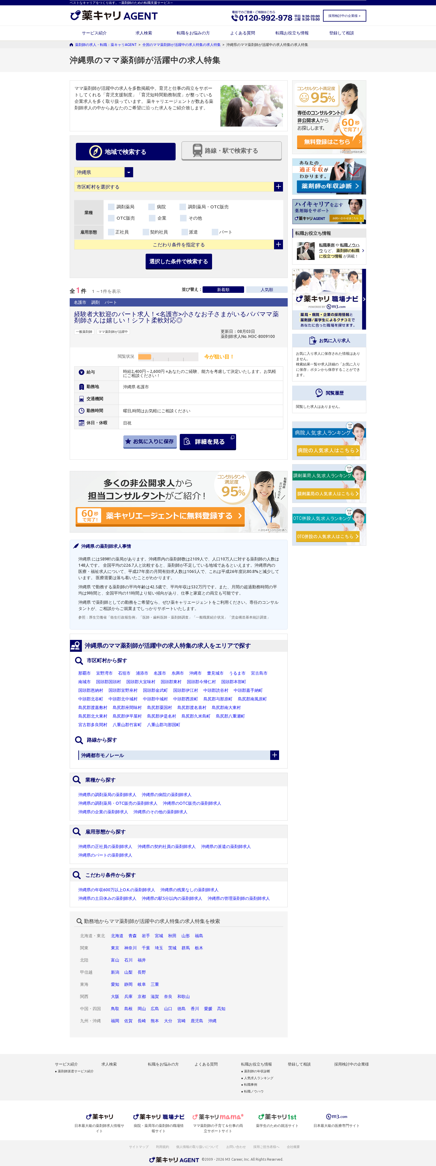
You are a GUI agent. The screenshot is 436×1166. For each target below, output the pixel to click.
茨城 (172, 947)
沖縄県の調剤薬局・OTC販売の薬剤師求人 (117, 803)
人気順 (267, 289)
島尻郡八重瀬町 (230, 716)
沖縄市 (195, 673)
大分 (168, 1020)
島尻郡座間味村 (127, 707)
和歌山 (183, 996)
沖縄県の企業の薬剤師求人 (103, 812)
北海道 (117, 935)
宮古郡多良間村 (92, 725)
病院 (161, 206)
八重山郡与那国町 (163, 725)
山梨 (128, 972)
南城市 (84, 682)
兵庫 (128, 996)
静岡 (128, 984)
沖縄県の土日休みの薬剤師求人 (107, 898)
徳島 (181, 1008)
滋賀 (155, 996)
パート (226, 231)
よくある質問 (242, 33)
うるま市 (237, 673)
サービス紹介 (94, 33)
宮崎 (181, 1020)
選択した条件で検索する (178, 261)
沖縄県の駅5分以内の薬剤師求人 (172, 898)
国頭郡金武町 (155, 690)
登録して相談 (341, 33)
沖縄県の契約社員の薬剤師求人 (167, 846)
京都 (142, 996)
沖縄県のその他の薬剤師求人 (160, 812)
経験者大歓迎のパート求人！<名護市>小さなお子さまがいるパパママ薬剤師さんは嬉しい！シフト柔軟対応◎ (176, 317)
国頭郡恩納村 (90, 690)
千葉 (146, 947)
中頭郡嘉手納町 (248, 690)
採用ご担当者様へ (266, 1147)
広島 (155, 1008)
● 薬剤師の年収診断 (255, 1071)
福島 (199, 935)
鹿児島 (197, 1020)
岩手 (146, 935)
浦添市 (142, 673)
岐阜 (142, 984)
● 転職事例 (249, 1084)
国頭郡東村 (171, 682)
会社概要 (293, 1147)
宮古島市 (259, 673)
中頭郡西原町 (185, 699)
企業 (161, 218)
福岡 (115, 1020)
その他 (194, 218)
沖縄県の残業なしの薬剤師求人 (189, 890)
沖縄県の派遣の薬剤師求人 (226, 846)
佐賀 (128, 1020)
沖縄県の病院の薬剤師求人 (167, 795)
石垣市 (124, 673)
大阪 (115, 996)
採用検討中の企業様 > (344, 15)
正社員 (122, 231)
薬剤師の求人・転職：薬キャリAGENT (106, 45)
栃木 (199, 947)
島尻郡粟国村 (159, 707)
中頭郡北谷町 (90, 699)
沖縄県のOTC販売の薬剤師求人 (192, 803)
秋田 (172, 935)
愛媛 (208, 1008)
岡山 (142, 1008)
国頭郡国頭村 (108, 682)
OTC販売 (125, 218)
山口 (168, 1008)
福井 (142, 960)
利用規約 (162, 1147)
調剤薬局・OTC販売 (208, 206)
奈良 (168, 996)
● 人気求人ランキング (257, 1078)
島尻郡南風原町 (252, 699)
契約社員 (159, 231)
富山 (115, 960)
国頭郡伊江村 (185, 690)
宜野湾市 (104, 673)
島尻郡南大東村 (226, 707)
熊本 (155, 1020)
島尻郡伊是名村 (161, 716)
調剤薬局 (124, 206)
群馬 (186, 947)
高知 (221, 1008)
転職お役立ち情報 (292, 33)
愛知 (115, 984)
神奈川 (130, 947)
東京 (115, 947)
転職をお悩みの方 (193, 33)
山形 (186, 935)
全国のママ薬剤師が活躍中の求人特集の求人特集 (181, 45)
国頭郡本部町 (233, 682)
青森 (132, 935)
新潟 (115, 972)
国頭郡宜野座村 (123, 690)
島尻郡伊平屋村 (127, 716)
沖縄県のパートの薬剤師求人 (105, 855)
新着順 (223, 289)
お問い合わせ (236, 1147)
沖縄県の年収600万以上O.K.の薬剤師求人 (116, 890)
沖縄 (212, 1020)
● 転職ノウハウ (252, 1091)
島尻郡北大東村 (92, 716)
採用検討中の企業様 (351, 1064)
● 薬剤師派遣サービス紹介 (74, 1071)
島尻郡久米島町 (196, 716)
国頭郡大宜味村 (140, 682)
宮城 (159, 935)
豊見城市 (215, 673)
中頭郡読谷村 (215, 690)
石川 (128, 960)
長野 (142, 972)
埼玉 (159, 947)
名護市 (160, 673)
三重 (155, 984)
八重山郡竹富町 (127, 725)
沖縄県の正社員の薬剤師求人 (105, 846)
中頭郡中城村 (155, 699)
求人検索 (144, 33)
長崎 (142, 1020)
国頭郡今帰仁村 (201, 682)
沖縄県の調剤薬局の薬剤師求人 (107, 795)
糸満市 (177, 673)
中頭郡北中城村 (123, 699)
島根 (128, 1008)
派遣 (193, 231)
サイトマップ (139, 1147)
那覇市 (84, 673)
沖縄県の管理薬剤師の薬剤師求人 (239, 898)
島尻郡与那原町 (218, 699)
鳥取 (115, 1008)
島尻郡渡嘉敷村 (92, 707)
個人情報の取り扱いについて (197, 1147)
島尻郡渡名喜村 (191, 707)
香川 (195, 1008)
